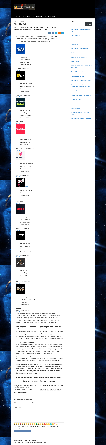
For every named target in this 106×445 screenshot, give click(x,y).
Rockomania (74, 39)
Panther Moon (75, 91)
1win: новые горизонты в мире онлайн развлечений (25, 386)
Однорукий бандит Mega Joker (81, 95)
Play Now (18, 70)
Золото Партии (75, 108)
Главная (17, 16)
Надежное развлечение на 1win (51, 385)
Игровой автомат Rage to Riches (81, 118)
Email (33, 402)
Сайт (49, 402)
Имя (15, 402)
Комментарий (18, 407)
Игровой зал (26, 16)
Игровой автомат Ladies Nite (80, 57)
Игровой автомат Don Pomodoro (81, 80)
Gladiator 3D (74, 44)
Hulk (72, 52)
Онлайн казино (37, 16)
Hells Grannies (75, 61)
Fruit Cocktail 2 (75, 35)
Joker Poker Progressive (78, 76)
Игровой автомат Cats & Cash (80, 48)
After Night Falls (76, 99)
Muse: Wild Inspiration (78, 72)
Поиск (72, 21)
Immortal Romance (76, 104)
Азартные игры (50, 16)
